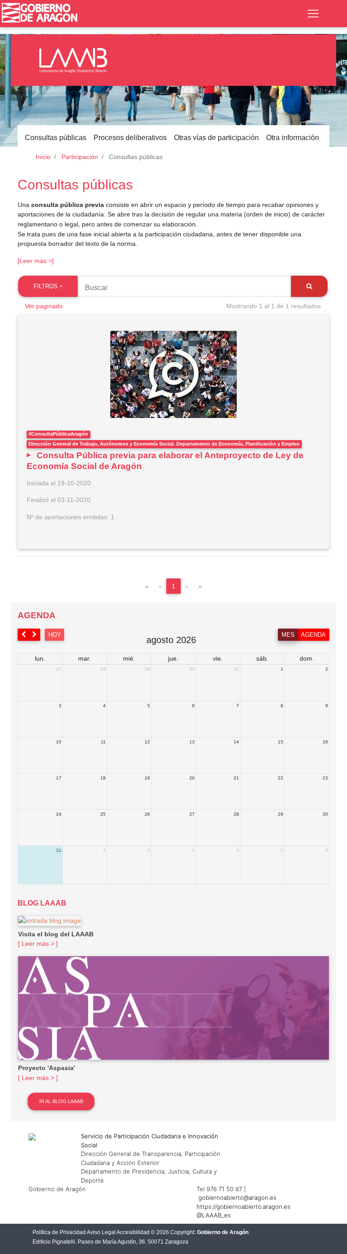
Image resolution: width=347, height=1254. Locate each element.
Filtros (45, 286)
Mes (288, 634)
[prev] (23, 635)
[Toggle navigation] (313, 13)
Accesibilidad (133, 1232)
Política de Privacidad (59, 1232)
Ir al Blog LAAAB (61, 1101)
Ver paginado (44, 306)
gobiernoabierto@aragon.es (237, 1197)
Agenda (313, 634)
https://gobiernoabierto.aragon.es (244, 1206)
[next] (35, 635)
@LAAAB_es (214, 1215)
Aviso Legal (101, 1232)
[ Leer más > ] (38, 943)
